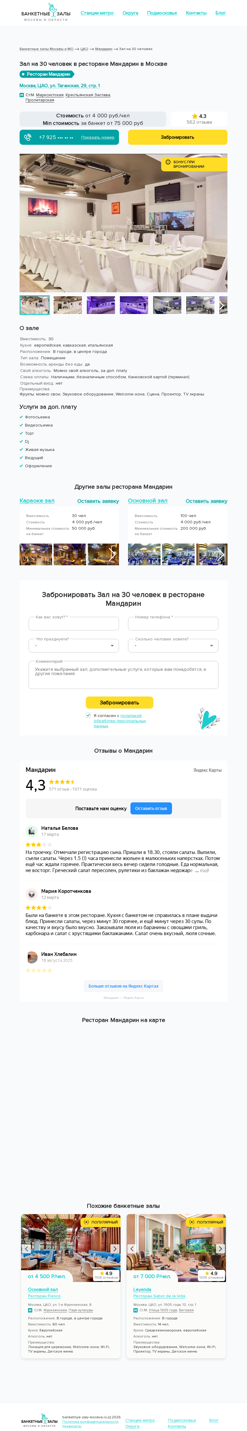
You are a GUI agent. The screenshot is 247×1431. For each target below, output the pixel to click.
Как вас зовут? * (52, 617)
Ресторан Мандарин (48, 74)
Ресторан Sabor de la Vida (159, 1296)
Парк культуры (81, 1310)
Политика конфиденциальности (90, 1422)
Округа (130, 13)
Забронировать (119, 702)
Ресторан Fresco (44, 1296)
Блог (221, 13)
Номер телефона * (154, 617)
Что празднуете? (52, 639)
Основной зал (43, 1290)
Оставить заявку (98, 501)
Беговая (186, 1310)
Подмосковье (162, 13)
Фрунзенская (55, 1310)
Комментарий (49, 661)
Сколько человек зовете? (162, 639)
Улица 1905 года (163, 1310)
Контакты (196, 13)
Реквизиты (71, 1426)
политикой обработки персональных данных (120, 720)
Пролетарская (40, 100)
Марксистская (50, 94)
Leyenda (142, 1290)
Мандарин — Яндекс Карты (124, 997)
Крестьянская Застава (88, 94)
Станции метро (97, 13)
